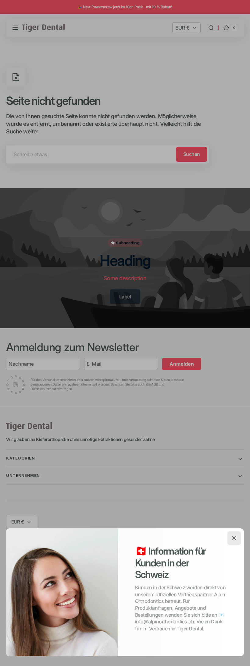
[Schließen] (234, 538)
